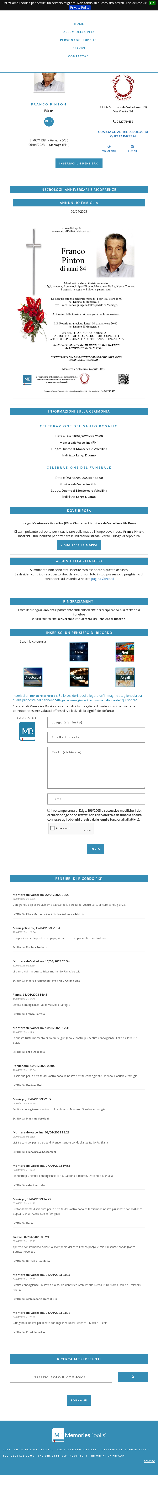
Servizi (79, 48)
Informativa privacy (108, 1456)
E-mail (132, 151)
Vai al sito (109, 151)
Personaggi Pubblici (79, 40)
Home (79, 23)
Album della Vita (79, 31)
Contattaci (79, 56)
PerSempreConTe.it (72, 1456)
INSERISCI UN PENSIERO (79, 163)
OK (152, 3)
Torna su (79, 1400)
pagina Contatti (102, 579)
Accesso (149, 1461)
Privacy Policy (79, 7)
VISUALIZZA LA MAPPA (79, 545)
